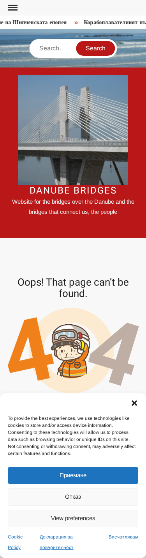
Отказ (73, 496)
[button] (134, 403)
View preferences (73, 518)
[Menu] (12, 8)
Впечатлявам (123, 537)
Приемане (73, 475)
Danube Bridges (73, 190)
